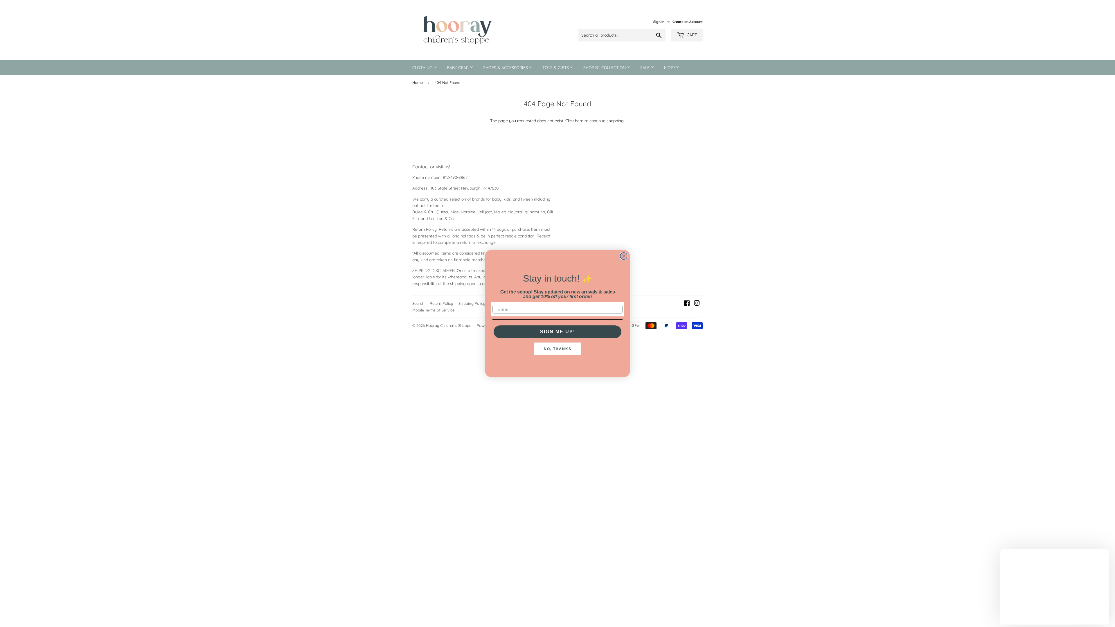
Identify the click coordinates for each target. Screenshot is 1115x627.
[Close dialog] (623, 256)
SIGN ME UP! (557, 331)
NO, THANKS (557, 349)
